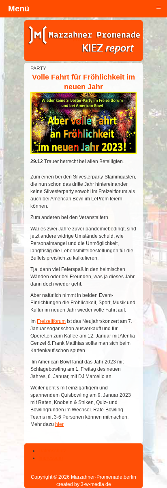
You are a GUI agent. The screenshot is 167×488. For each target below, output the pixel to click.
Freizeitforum (51, 321)
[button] (138, 459)
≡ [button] (158, 7)
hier (59, 424)
